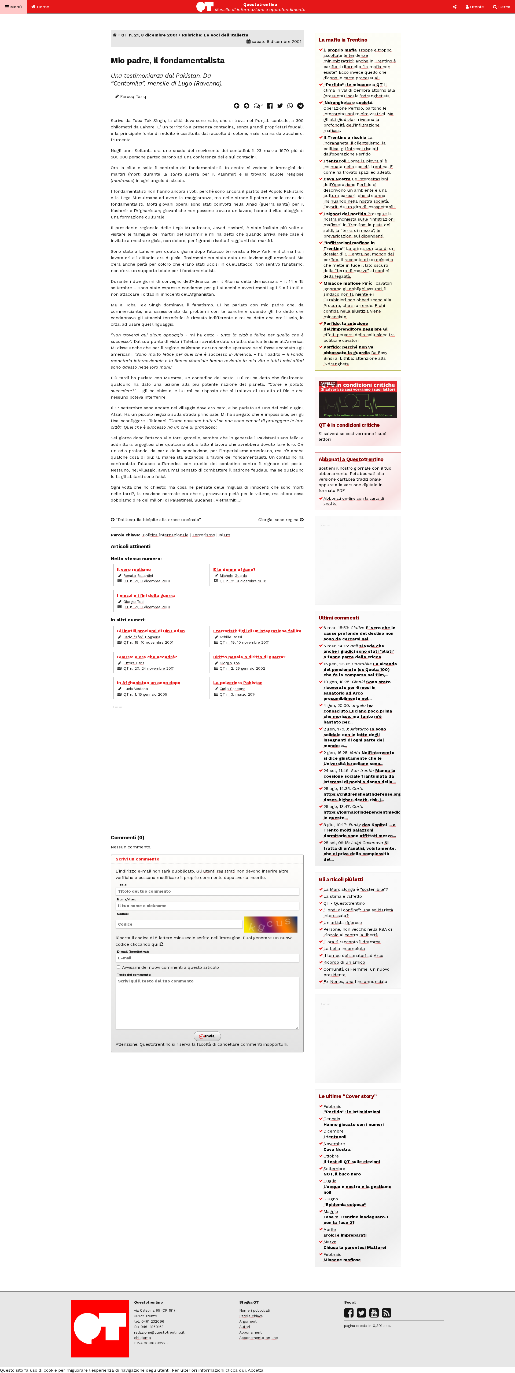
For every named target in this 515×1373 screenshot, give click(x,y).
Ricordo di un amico (344, 962)
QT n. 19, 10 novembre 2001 (148, 642)
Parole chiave (251, 1316)
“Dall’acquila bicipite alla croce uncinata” (158, 519)
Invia (209, 1036)
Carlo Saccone (232, 688)
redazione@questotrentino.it (159, 1332)
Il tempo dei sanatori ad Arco (353, 955)
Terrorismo (203, 534)
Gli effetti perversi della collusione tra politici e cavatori (359, 332)
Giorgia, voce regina (279, 519)
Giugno (344, 1201)
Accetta (255, 1370)
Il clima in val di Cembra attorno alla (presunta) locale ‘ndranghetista (359, 90)
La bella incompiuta (344, 948)
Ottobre (351, 1158)
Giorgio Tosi (133, 601)
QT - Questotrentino (344, 903)
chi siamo (142, 1337)
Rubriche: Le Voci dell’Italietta (215, 35)
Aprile (344, 1232)
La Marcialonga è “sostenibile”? (355, 889)
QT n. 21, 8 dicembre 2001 (149, 35)
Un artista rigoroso (342, 922)
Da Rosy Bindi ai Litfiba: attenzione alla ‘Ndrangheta (355, 355)
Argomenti (248, 1321)
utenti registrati (219, 871)
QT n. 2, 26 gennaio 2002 (242, 668)
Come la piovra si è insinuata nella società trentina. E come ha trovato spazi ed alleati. (358, 166)
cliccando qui (145, 944)
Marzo (354, 1244)
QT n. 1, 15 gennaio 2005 (145, 694)
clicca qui (236, 1370)
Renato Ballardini (138, 575)
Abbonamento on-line (258, 1337)
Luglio (357, 1186)
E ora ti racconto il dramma (352, 941)
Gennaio (353, 1121)
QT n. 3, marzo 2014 (238, 694)
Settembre (342, 1171)
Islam (224, 534)
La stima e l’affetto (342, 896)
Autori (244, 1326)
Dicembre (334, 1134)
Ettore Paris (133, 663)
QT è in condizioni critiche (349, 425)
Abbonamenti (251, 1332)
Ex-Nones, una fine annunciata (355, 981)
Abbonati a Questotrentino (351, 459)
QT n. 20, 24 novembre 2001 (149, 668)
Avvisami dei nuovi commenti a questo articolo (170, 967)
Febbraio (351, 1109)
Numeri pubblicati (254, 1310)
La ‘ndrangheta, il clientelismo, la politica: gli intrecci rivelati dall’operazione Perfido (354, 146)
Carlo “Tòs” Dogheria (141, 637)
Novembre (337, 1146)
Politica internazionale (166, 534)
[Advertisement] (207, 767)
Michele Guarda (233, 575)
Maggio (356, 1217)
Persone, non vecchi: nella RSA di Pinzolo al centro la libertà (357, 932)
